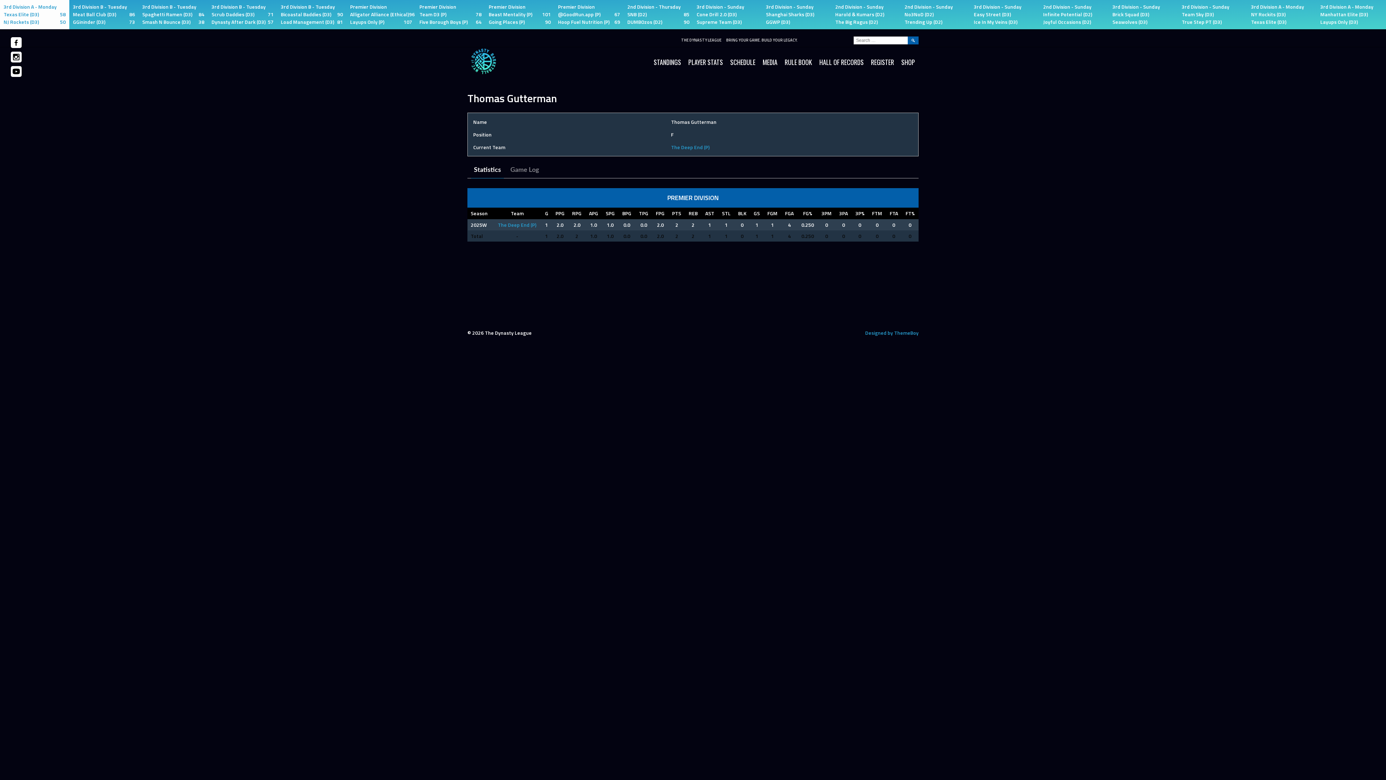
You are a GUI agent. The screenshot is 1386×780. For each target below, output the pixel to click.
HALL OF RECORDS (841, 62)
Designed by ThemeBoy (892, 333)
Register (882, 62)
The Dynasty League (701, 40)
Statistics (487, 170)
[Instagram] (16, 57)
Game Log (524, 170)
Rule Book (798, 62)
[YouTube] (16, 71)
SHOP (908, 62)
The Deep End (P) (690, 147)
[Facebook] (16, 42)
